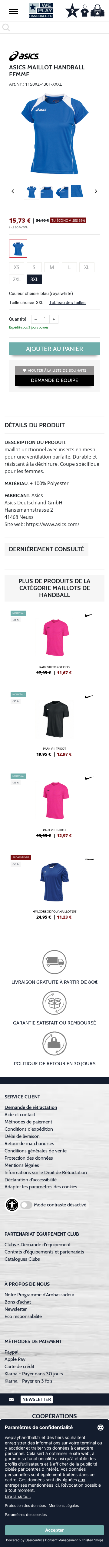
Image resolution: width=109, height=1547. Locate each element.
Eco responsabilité (23, 1316)
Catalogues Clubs (22, 1259)
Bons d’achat (18, 1302)
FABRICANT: (17, 495)
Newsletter (16, 1309)
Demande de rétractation (31, 1107)
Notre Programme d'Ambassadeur (39, 1295)
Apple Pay (15, 1359)
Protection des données (29, 1158)
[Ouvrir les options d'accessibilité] (12, 1204)
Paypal (11, 1352)
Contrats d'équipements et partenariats (44, 1252)
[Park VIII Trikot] (54, 726)
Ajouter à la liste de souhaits (57, 370)
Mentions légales (22, 1165)
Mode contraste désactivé (60, 1205)
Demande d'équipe (54, 380)
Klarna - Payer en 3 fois (28, 1381)
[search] (54, 27)
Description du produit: (36, 442)
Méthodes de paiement (29, 1122)
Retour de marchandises (30, 1143)
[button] (14, 11)
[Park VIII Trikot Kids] (54, 645)
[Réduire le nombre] (35, 319)
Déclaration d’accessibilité (31, 1180)
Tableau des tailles (67, 302)
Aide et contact (20, 1114)
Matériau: (17, 483)
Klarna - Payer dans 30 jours (34, 1374)
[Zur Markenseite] (24, 57)
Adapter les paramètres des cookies (41, 1187)
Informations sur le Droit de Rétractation (46, 1172)
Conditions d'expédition (30, 1129)
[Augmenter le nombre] (53, 319)
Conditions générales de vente (36, 1151)
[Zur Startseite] (41, 10)
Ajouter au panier (54, 348)
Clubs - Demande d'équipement (38, 1244)
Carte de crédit (19, 1366)
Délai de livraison (22, 1136)
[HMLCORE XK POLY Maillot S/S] (54, 889)
